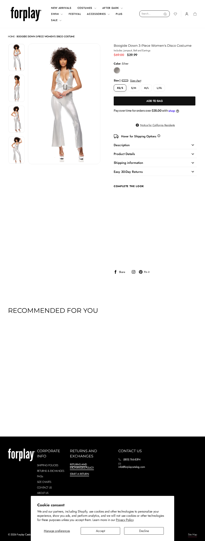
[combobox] (154, 13)
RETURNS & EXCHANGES (50, 471)
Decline (144, 531)
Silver (117, 70)
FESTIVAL (75, 14)
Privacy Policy (125, 520)
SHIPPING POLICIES (47, 465)
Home (11, 36)
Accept (100, 531)
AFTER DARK (111, 8)
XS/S (120, 88)
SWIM (55, 14)
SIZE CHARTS (44, 482)
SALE (54, 20)
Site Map (192, 534)
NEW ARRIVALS (61, 8)
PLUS (119, 14)
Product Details (124, 154)
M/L (146, 88)
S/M (133, 88)
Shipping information (128, 162)
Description (122, 145)
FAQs (40, 476)
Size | (127, 80)
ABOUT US (42, 493)
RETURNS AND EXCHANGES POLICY (82, 466)
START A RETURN (79, 474)
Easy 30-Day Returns (128, 171)
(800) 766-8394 (131, 459)
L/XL (159, 88)
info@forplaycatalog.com (131, 467)
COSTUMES (85, 8)
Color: (121, 63)
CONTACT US (44, 487)
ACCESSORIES (97, 14)
